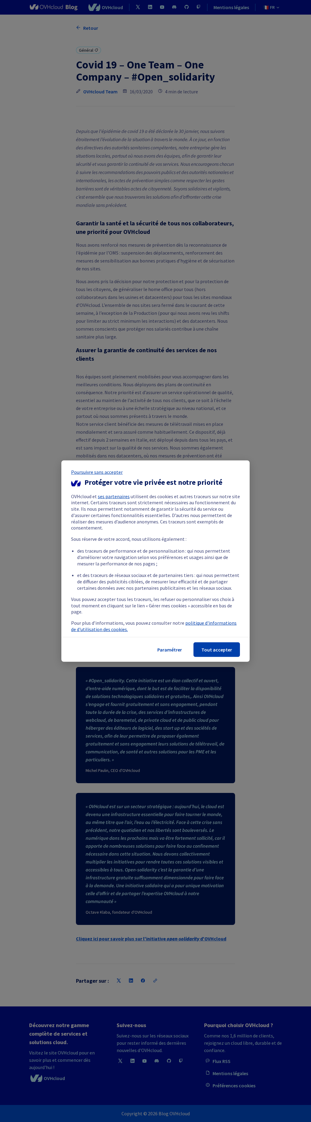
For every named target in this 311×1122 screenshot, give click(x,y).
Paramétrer (169, 650)
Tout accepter (216, 650)
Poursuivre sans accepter (97, 472)
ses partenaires (114, 496)
